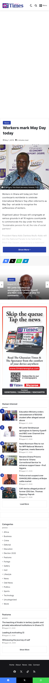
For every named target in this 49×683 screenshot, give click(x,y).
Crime (6, 540)
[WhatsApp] (18, 261)
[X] (11, 261)
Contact (36, 665)
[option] (24, 285)
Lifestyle (7, 574)
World (6, 604)
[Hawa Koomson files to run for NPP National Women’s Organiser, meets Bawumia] (9, 447)
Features (7, 557)
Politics (7, 587)
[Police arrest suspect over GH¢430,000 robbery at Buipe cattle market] (9, 479)
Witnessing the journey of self (16, 640)
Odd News (8, 583)
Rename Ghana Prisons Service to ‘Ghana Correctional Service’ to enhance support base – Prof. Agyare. (32, 462)
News (6, 123)
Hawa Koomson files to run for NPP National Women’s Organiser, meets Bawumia (23, 294)
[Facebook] (5, 261)
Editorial (7, 545)
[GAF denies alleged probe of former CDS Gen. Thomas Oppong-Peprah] (9, 493)
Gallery (7, 566)
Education (8, 549)
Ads (30, 665)
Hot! (5, 570)
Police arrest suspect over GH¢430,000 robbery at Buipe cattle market (33, 478)
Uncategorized (10, 600)
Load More (24, 504)
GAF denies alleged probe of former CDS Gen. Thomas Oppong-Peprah (32, 491)
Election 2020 (10, 553)
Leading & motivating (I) (13, 632)
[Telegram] (24, 261)
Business (8, 536)
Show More (23, 249)
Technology (9, 595)
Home (11, 665)
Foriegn (7, 562)
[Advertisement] (24, 37)
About (18, 665)
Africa (6, 532)
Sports (7, 591)
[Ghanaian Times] (13, 5)
